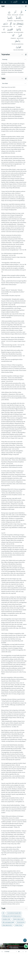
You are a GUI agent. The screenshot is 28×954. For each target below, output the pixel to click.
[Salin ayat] (25, 6)
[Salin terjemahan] (25, 54)
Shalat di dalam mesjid (18, 919)
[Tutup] (26, 945)
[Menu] (2, 2)
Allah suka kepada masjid (8, 922)
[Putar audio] (25, 10)
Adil (3, 913)
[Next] (25, 951)
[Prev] (2, 951)
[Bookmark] (5, 2)
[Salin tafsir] (25, 78)
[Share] (22, 2)
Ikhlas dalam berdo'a (7, 925)
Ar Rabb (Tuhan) (18, 925)
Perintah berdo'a (21, 922)
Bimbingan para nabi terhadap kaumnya (11, 916)
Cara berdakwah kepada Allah (14, 913)
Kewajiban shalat (6, 919)
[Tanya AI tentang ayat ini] (25, 940)
